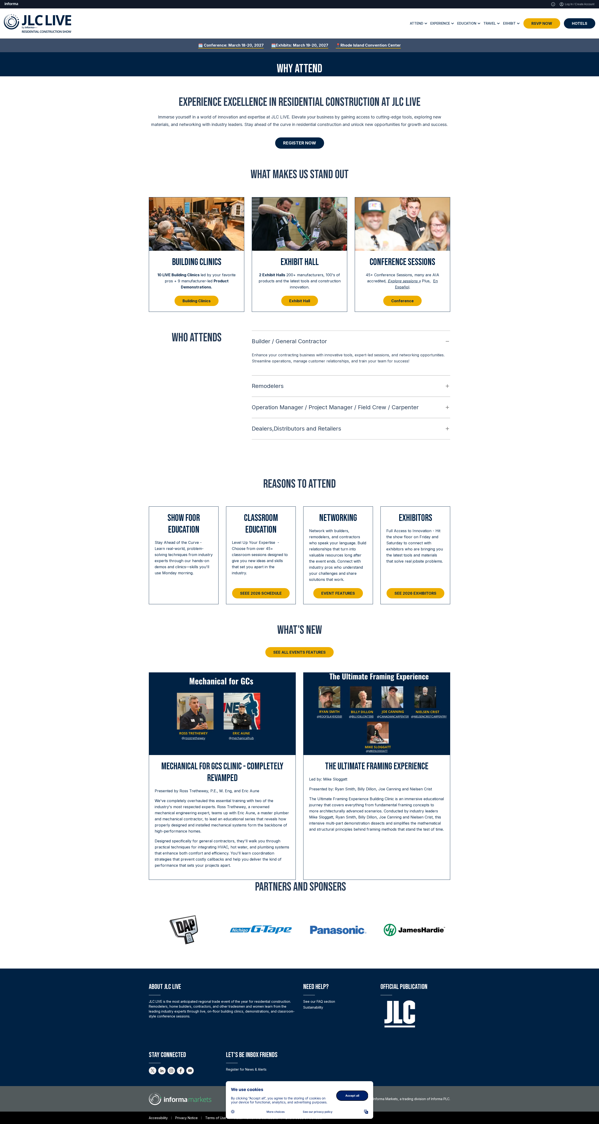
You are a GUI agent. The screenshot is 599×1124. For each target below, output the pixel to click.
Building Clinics (197, 301)
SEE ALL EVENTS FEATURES (299, 652)
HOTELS (579, 23)
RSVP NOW (541, 23)
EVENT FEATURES (338, 593)
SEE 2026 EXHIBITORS (415, 593)
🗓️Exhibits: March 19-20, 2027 (299, 45)
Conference (402, 301)
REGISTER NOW (299, 142)
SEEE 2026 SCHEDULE (261, 593)
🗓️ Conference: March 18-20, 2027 (231, 45)
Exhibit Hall (299, 301)
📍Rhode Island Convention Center (368, 45)
